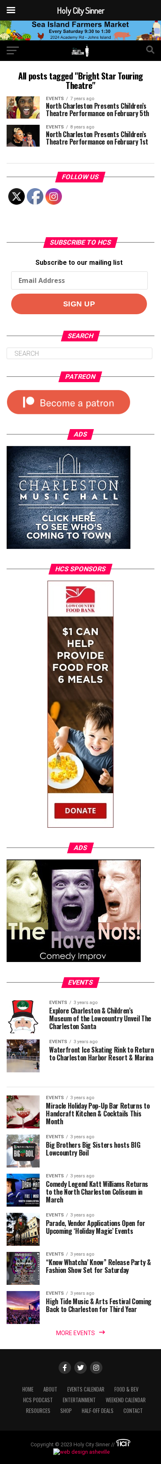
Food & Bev (126, 1389)
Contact (133, 1411)
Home (27, 1389)
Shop (66, 1411)
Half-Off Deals (98, 1411)
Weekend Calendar (126, 1400)
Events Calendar (85, 1389)
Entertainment (79, 1400)
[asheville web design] (80, 1452)
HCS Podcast (38, 1400)
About (50, 1389)
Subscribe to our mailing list (79, 262)
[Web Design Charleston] (123, 1444)
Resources (38, 1411)
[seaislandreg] (80, 38)
